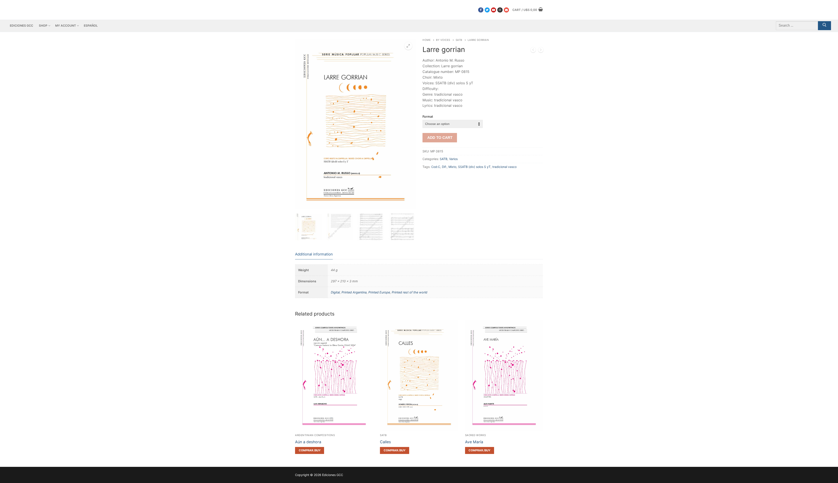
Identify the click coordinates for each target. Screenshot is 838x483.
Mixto (452, 167)
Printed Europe (379, 292)
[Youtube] (493, 9)
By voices (443, 39)
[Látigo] (533, 50)
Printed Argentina (354, 292)
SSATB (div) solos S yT (474, 167)
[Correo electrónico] (506, 9)
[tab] (314, 254)
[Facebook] (480, 9)
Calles (385, 442)
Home (426, 39)
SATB (459, 39)
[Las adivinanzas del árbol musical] (540, 50)
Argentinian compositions (315, 435)
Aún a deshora (308, 442)
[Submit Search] (824, 25)
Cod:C (435, 167)
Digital (335, 292)
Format (427, 116)
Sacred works (475, 435)
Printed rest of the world (409, 292)
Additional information (314, 254)
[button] (408, 46)
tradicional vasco (504, 167)
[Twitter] (487, 9)
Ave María (474, 442)
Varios (453, 159)
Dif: (444, 167)
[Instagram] (499, 9)
